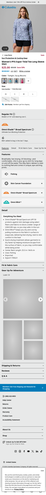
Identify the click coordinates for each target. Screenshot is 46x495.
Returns (5, 404)
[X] (33, 451)
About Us (6, 429)
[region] (23, 28)
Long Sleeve (8, 55)
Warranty (6, 412)
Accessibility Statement (11, 420)
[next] (40, 299)
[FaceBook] (24, 451)
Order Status (7, 408)
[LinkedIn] (37, 451)
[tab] (6, 148)
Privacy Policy (19, 489)
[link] (23, 299)
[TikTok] (41, 451)
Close (42, 470)
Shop (5, 435)
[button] (14, 114)
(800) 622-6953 (10, 396)
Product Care (7, 416)
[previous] (5, 299)
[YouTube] (28, 451)
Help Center (7, 400)
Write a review (24, 71)
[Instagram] (15, 451)
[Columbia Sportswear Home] (9, 7)
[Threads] (20, 451)
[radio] (4, 80)
